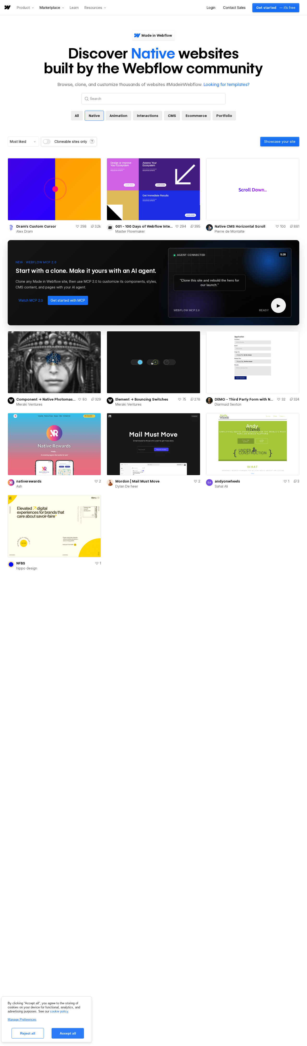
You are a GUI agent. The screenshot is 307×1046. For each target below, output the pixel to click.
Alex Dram (24, 231)
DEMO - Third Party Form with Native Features (245, 399)
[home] (7, 8)
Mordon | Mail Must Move (137, 481)
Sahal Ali (221, 486)
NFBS (20, 563)
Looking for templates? (226, 84)
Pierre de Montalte (230, 231)
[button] (25, 7)
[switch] (47, 141)
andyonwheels (227, 481)
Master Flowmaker (130, 231)
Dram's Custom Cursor (36, 226)
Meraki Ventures (29, 404)
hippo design (26, 568)
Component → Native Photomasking (46, 399)
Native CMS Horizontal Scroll (240, 226)
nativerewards (28, 481)
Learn (74, 8)
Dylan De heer (126, 486)
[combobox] (23, 142)
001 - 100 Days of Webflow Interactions (144, 226)
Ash (19, 486)
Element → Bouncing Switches (141, 399)
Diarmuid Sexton (228, 404)
